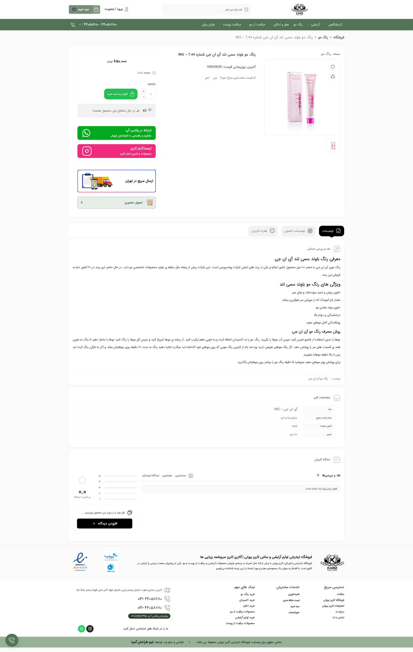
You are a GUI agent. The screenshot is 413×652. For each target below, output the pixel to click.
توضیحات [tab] (328, 231)
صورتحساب (294, 613)
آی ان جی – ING (285, 409)
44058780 (150, 608)
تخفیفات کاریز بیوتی (333, 606)
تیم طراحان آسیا (142, 642)
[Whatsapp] (81, 628)
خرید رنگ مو (248, 594)
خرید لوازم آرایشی (245, 618)
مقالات (340, 594)
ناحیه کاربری (293, 594)
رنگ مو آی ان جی (318, 379)
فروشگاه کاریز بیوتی (333, 600)
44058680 (150, 599)
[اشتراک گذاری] (333, 76)
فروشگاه (338, 37)
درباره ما (340, 612)
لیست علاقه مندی (291, 601)
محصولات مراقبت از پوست (240, 623)
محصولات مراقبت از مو (242, 612)
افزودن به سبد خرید (117, 94)
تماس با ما (338, 618)
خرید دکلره (249, 606)
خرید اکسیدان (247, 600)
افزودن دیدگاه (107, 523)
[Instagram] (90, 628)
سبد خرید (294, 607)
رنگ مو (323, 37)
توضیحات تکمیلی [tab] (295, 231)
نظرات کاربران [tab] (259, 231)
